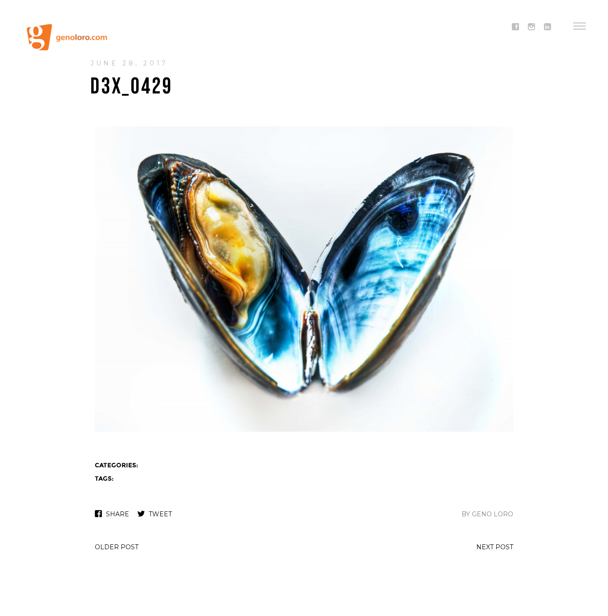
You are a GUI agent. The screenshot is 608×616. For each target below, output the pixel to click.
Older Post (116, 547)
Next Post (494, 547)
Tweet (160, 514)
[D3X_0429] (304, 431)
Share (117, 514)
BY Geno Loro (487, 514)
